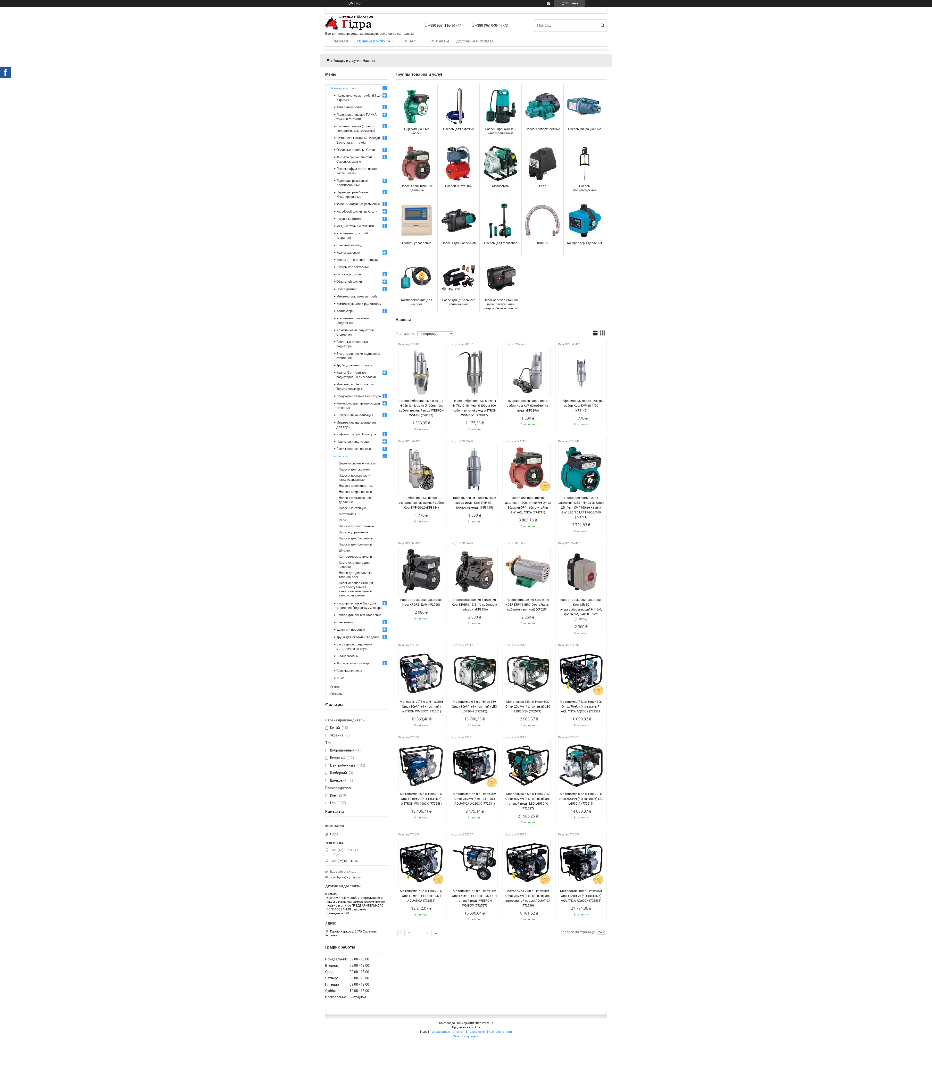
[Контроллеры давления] (584, 220)
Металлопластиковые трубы (357, 296)
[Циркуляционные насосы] (416, 106)
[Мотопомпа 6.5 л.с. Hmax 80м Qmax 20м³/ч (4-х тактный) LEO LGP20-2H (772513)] (528, 673)
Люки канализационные (353, 449)
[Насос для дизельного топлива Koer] (458, 277)
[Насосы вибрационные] (584, 106)
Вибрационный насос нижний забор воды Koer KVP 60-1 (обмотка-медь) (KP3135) (474, 502)
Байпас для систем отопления (358, 615)
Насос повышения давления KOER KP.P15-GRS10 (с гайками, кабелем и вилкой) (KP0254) (528, 604)
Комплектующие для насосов (416, 302)
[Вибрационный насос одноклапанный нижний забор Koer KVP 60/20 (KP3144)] (421, 469)
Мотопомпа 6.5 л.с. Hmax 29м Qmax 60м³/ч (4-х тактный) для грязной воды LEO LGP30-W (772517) (527, 801)
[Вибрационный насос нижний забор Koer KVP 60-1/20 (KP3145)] (581, 372)
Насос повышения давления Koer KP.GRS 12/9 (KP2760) (421, 602)
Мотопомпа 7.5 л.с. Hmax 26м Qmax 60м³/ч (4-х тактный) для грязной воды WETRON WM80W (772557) (474, 898)
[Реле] (542, 163)
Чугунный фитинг (349, 219)
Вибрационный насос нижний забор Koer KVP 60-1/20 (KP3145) (581, 405)
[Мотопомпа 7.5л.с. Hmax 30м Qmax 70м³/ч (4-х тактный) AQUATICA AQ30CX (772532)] (581, 673)
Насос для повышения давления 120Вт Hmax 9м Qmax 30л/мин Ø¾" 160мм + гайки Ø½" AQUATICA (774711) (528, 505)
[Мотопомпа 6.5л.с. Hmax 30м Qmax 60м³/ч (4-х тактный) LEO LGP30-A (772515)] (581, 765)
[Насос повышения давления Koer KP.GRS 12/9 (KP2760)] (421, 571)
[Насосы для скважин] (458, 106)
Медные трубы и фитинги (355, 226)
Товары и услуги (373, 41)
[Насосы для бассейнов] (458, 220)
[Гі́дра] (349, 23)
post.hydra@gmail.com (346, 877)
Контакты (439, 41)
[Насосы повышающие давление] (416, 163)
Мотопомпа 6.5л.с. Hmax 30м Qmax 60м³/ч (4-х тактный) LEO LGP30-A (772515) (581, 798)
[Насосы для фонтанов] (500, 220)
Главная (340, 41)
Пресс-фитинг (346, 289)
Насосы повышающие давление (417, 188)
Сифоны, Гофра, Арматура (356, 434)
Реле (542, 186)
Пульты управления (416, 243)
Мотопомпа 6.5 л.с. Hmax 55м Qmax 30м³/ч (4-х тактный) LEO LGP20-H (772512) (474, 706)
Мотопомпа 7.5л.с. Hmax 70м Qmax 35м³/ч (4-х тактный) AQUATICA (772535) (421, 895)
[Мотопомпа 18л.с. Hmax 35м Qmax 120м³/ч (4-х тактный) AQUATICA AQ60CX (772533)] (581, 862)
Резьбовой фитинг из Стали (356, 211)
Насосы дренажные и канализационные (500, 131)
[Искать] (602, 25)
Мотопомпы (500, 186)
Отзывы (336, 694)
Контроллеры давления (584, 243)
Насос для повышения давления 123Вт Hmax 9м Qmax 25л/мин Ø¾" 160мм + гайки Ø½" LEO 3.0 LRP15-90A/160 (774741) (581, 507)
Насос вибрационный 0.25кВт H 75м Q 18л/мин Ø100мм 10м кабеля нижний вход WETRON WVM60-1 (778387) (474, 408)
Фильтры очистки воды (353, 663)
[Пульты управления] (416, 220)
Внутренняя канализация (354, 415)
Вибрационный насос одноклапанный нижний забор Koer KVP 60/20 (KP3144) (421, 502)
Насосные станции (458, 186)
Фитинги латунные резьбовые (358, 204)
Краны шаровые (348, 252)
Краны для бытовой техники (357, 260)
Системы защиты (349, 671)
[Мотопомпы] (500, 163)
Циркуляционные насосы (416, 131)
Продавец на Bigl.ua (466, 1027)
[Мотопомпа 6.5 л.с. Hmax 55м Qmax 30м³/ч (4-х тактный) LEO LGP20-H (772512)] (475, 673)
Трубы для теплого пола (354, 365)
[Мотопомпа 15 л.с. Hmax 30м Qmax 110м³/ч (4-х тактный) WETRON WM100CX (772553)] (421, 765)
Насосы (342, 456)
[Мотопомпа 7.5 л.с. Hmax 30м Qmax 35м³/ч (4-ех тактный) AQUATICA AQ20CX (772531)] (475, 765)
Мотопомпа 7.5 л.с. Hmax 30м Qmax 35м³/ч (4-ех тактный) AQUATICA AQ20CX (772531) (474, 798)
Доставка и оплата (475, 41)
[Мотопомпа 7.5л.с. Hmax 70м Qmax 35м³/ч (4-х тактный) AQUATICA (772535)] (421, 862)
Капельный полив (349, 107)
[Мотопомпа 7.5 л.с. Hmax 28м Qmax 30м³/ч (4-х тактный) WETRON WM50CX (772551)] (421, 673)
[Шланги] (542, 220)
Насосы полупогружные (584, 188)
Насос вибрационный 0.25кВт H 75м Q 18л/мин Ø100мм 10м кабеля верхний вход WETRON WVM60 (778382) (421, 408)
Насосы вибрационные (584, 129)
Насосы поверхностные (542, 129)
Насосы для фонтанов (500, 243)
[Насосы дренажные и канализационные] (500, 106)
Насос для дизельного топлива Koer (458, 302)
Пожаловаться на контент (448, 1031)
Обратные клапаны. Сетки (355, 150)
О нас (410, 41)
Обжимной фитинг (349, 281)
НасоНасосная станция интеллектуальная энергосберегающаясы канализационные (501, 304)
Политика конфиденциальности (490, 1031)
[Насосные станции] (458, 163)
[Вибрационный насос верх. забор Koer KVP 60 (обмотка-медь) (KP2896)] (528, 372)
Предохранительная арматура (358, 396)
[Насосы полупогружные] (584, 163)
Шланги (542, 243)
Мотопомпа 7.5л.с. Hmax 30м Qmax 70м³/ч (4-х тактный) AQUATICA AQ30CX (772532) (581, 706)
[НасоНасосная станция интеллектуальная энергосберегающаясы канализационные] (500, 277)
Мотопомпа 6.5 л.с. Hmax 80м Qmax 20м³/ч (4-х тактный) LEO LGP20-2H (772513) (527, 706)
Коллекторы (345, 311)
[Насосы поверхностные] (542, 106)
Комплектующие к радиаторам (359, 303)
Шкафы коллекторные (352, 267)
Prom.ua (487, 1023)
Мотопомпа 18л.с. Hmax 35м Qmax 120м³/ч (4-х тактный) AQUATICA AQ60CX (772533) (581, 895)
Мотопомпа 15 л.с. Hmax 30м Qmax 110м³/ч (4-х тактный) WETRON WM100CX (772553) (421, 798)
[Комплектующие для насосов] (416, 277)
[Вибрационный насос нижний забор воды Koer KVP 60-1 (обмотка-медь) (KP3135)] (475, 469)
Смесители (344, 622)
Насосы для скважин (458, 129)
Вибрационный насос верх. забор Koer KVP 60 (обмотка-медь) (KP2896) (528, 405)
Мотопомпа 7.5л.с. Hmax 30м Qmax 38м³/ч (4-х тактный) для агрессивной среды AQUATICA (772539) (527, 898)
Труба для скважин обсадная (357, 637)
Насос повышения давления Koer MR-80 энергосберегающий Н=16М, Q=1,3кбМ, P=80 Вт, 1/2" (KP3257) (581, 609)
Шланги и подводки (350, 629)
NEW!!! (341, 678)
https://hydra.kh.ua (343, 871)
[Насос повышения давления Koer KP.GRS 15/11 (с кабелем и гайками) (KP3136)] (475, 571)
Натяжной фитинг (349, 274)
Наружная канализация (353, 441)
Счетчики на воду (349, 245)
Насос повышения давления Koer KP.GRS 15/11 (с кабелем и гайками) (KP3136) (474, 604)
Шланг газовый (347, 656)
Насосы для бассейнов (459, 243)
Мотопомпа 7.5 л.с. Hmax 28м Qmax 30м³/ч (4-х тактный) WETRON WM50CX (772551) (421, 706)
